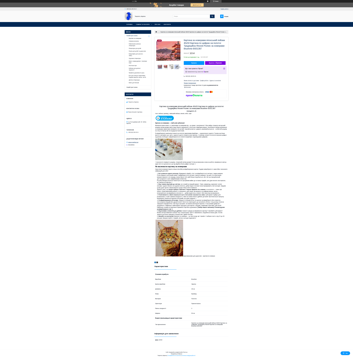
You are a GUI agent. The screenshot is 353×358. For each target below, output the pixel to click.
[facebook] (155, 262)
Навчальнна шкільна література (135, 44)
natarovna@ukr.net (133, 142)
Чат (347, 353)
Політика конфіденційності (188, 355)
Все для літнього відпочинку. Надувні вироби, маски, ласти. (137, 76)
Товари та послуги (142, 24)
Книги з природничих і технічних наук (138, 61)
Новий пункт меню (132, 35)
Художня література (135, 58)
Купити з (212, 63)
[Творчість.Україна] (128, 19)
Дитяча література (134, 80)
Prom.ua (185, 352)
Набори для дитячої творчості (135, 69)
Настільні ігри (133, 65)
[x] (157, 262)
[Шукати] (212, 16)
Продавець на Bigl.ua (176, 354)
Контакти (167, 24)
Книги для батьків (134, 82)
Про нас (157, 24)
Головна (129, 24)
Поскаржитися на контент (174, 355)
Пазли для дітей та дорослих (137, 51)
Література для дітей (135, 48)
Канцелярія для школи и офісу (136, 54)
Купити (194, 63)
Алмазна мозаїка (134, 41)
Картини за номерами (135, 38)
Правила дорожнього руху (136, 72)
